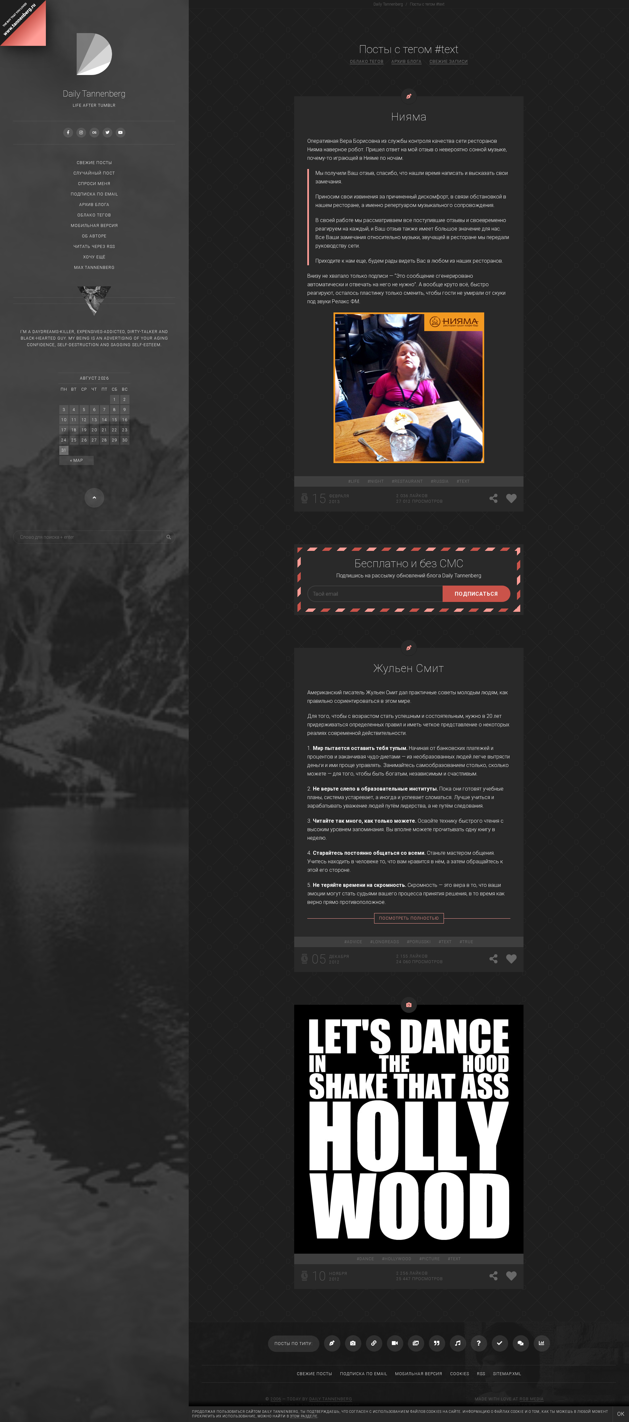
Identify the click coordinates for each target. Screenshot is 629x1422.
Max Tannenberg (94, 267)
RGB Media (532, 1399)
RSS (481, 1374)
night (377, 481)
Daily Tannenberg (330, 1399)
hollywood (398, 1259)
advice (354, 942)
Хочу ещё (94, 257)
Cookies (459, 1374)
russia (441, 481)
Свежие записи (448, 61)
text (464, 481)
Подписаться (476, 594)
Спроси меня (94, 183)
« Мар (76, 460)
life (355, 481)
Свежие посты (94, 162)
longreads (386, 942)
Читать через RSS (94, 246)
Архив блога (94, 204)
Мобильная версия (94, 225)
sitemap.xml (507, 1374)
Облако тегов (94, 215)
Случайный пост (94, 173)
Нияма (409, 116)
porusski (420, 942)
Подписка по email (94, 194)
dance (366, 1259)
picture (431, 1259)
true (467, 942)
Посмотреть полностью (409, 918)
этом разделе (303, 1416)
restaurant (408, 481)
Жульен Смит (408, 668)
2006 (276, 1399)
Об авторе (94, 236)
